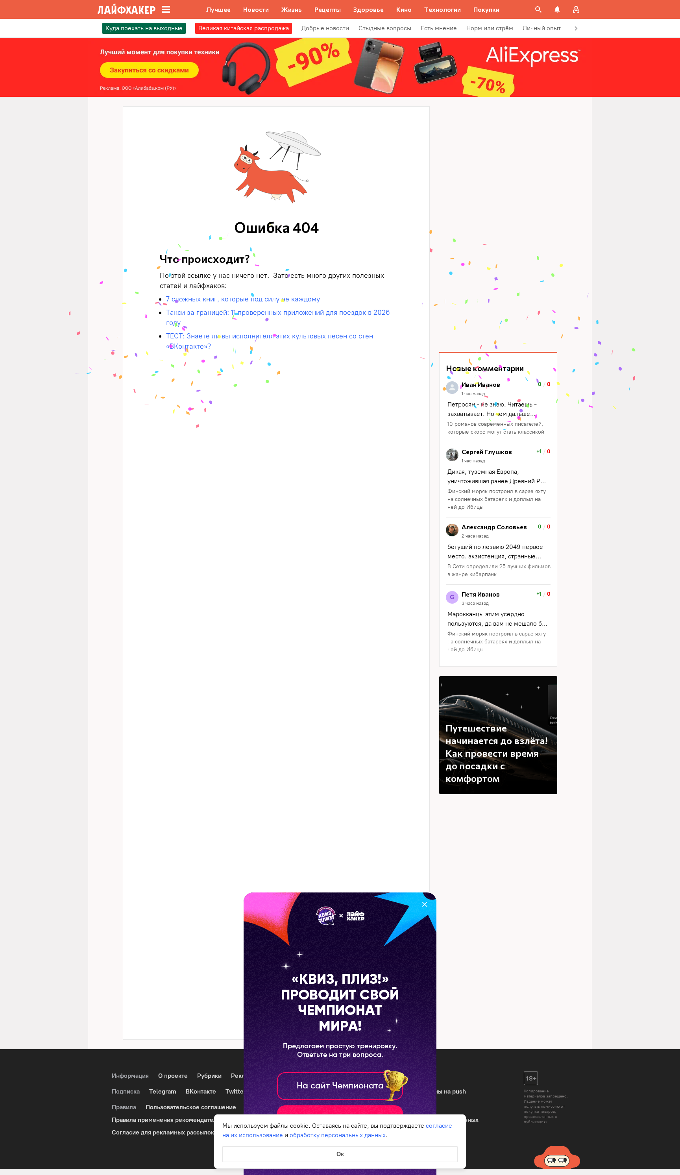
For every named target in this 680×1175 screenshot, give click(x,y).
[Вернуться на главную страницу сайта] (126, 9)
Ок (340, 1154)
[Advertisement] (498, 224)
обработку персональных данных (338, 1135)
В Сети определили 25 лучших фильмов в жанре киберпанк (499, 570)
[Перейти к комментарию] (498, 408)
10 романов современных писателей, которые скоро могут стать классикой (495, 428)
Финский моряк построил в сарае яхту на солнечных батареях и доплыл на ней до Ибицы (496, 499)
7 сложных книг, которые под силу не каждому (243, 299)
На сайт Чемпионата (340, 1086)
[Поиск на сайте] (538, 9)
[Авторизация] (576, 9)
